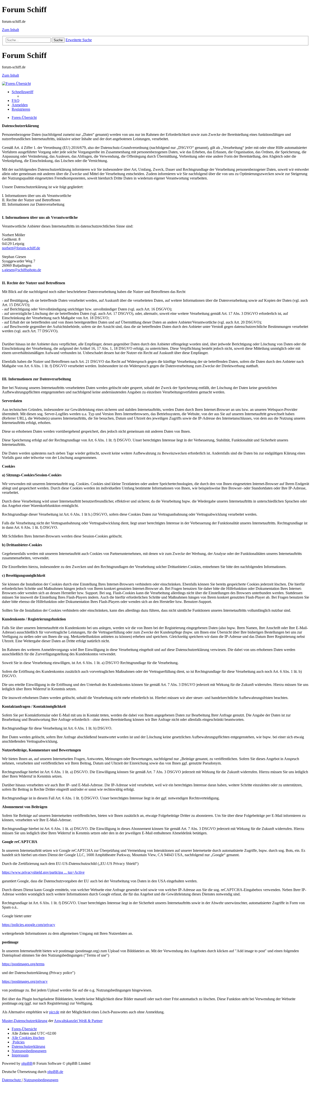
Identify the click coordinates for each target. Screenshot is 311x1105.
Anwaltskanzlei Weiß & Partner (78, 1021)
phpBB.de (55, 1072)
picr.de (54, 1012)
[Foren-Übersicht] (16, 83)
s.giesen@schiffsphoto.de (21, 270)
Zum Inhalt (10, 30)
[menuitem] (15, 100)
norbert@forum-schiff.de (21, 248)
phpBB (27, 1063)
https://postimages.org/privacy (25, 981)
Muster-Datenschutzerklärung (24, 1021)
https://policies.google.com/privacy (28, 925)
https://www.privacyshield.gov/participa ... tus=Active (43, 872)
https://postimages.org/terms (23, 964)
